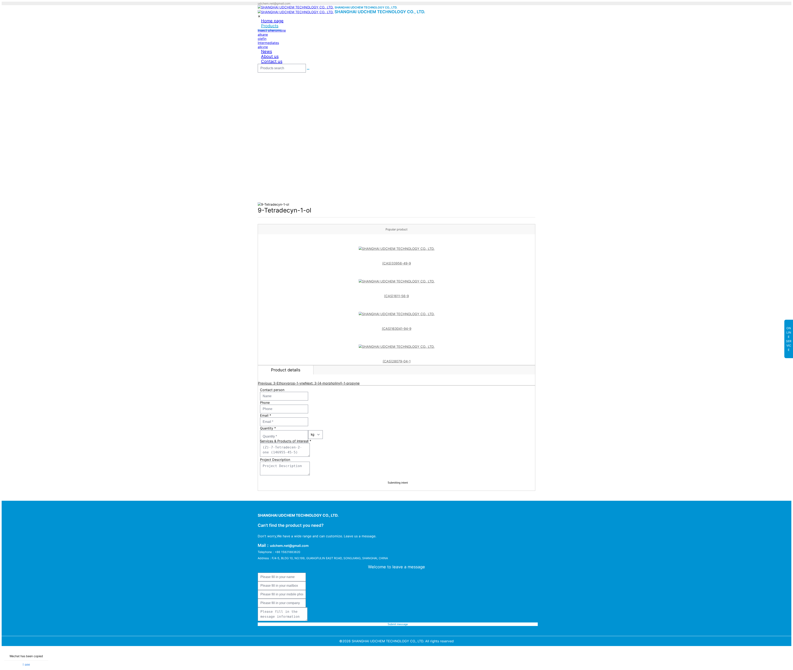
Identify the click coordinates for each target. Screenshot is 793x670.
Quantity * (268, 428)
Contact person (272, 390)
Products (269, 25)
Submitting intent (398, 482)
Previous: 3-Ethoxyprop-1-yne (281, 383)
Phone (265, 403)
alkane (263, 34)
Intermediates (268, 43)
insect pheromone (272, 30)
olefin (262, 39)
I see (26, 664)
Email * (265, 415)
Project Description (275, 460)
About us (270, 56)
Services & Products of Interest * (285, 441)
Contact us (271, 61)
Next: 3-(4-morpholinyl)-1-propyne (332, 383)
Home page (272, 20)
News (266, 51)
